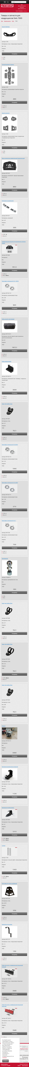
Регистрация (25, 1065)
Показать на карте (24, 1048)
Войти (19, 1065)
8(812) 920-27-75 (22, 8)
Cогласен (5, 1061)
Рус (5, 2)
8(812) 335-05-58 (22, 6)
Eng (8, 2)
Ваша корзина (4, 1064)
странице (4, 1057)
